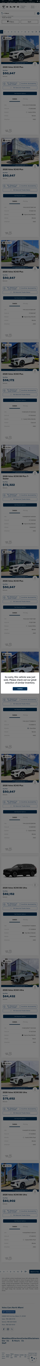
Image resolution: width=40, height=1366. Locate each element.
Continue (20, 688)
